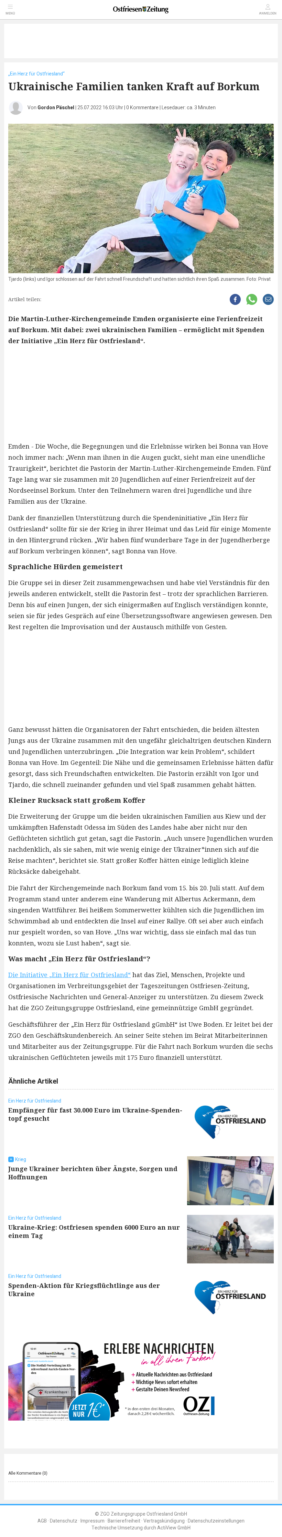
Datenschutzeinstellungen (216, 1521)
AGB (42, 1521)
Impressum (92, 1521)
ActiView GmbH (174, 1527)
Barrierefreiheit (124, 1521)
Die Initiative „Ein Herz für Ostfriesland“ (69, 975)
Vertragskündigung (164, 1521)
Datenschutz (63, 1521)
